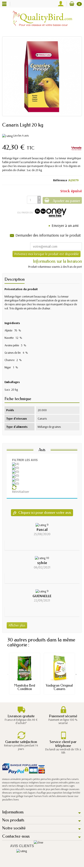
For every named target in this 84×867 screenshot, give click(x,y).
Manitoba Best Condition (24, 687)
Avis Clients (22, 846)
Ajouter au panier (66, 201)
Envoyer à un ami (65, 225)
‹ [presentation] (7, 674)
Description (15, 279)
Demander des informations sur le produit (48, 235)
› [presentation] (76, 674)
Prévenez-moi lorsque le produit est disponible (46, 254)
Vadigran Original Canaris (59, 687)
